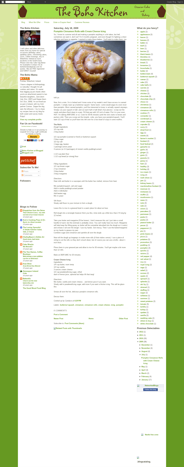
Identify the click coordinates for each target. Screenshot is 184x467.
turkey (142, 310)
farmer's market (146, 138)
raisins (143, 253)
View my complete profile (30, 120)
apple (142, 32)
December (145, 345)
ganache (143, 147)
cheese (143, 91)
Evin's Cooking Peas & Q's (34, 220)
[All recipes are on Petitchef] (33, 160)
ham (142, 164)
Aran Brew (27, 264)
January (144, 380)
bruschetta (144, 68)
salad (142, 270)
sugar (142, 293)
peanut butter (145, 223)
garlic (142, 150)
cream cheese (104, 305)
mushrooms (145, 197)
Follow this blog (150, 389)
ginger (143, 152)
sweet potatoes (146, 301)
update (143, 312)
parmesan (144, 214)
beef (142, 46)
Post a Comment (61, 314)
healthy (143, 167)
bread (142, 63)
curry (142, 127)
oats (142, 206)
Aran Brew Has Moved (31, 266)
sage (142, 268)
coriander (144, 116)
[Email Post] (81, 301)
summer (143, 298)
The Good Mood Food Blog (34, 288)
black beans (145, 54)
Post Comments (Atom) (74, 323)
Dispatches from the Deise (34, 210)
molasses (144, 192)
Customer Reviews (82, 22)
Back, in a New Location (32, 222)
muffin (143, 195)
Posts (25, 171)
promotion (144, 242)
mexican (143, 189)
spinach (143, 279)
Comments (27, 175)
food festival (145, 144)
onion (142, 209)
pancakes (144, 211)
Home (91, 319)
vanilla (143, 315)
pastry (142, 220)
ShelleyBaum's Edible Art (33, 237)
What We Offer (34, 22)
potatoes (143, 239)
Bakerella (27, 279)
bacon (142, 37)
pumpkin (120, 305)
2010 (141, 338)
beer (142, 49)
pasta (142, 217)
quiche (143, 251)
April (143, 370)
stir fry (143, 284)
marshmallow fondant (149, 186)
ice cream (144, 172)
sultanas (143, 296)
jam (141, 181)
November (145, 348)
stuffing (143, 290)
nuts (142, 203)
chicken (143, 93)
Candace (26, 78)
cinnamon (79, 305)
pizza (142, 237)
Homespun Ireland (30, 271)
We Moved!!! (27, 247)
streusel (143, 287)
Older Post (123, 319)
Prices (46, 22)
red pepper (144, 256)
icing (113, 305)
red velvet (144, 259)
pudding (143, 245)
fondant (143, 141)
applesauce (145, 34)
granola (143, 158)
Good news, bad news (31, 239)
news (142, 200)
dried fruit (144, 130)
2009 (141, 342)
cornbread (144, 119)
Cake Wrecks (28, 244)
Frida (25, 273)
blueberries (145, 60)
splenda (143, 282)
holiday (143, 169)
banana (143, 40)
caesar (143, 79)
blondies (144, 57)
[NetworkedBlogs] (150, 386)
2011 (141, 335)
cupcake (143, 124)
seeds (142, 276)
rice (141, 262)
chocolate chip (146, 99)
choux (142, 102)
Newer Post (58, 319)
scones (143, 273)
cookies (143, 113)
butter (142, 71)
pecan (142, 225)
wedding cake (146, 318)
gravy (142, 161)
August (144, 351)
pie (141, 231)
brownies (144, 65)
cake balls (144, 85)
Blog (23, 22)
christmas (144, 105)
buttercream (145, 74)
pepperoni (144, 228)
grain (142, 155)
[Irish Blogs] (33, 147)
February (145, 376)
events (143, 136)
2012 (141, 332)
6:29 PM (77, 301)
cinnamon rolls (91, 305)
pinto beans (145, 234)
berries (143, 51)
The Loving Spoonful (32, 227)
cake (142, 82)
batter (142, 43)
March (144, 373)
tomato (143, 304)
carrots (143, 88)
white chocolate (146, 324)
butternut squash (67, 305)
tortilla (143, 307)
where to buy (145, 321)
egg (141, 133)
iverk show (144, 178)
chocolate (144, 96)
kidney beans (145, 183)
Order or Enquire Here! (62, 22)
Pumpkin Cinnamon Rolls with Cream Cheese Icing (80, 31)
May (143, 367)
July (143, 355)
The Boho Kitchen (26, 126)
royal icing (144, 265)
